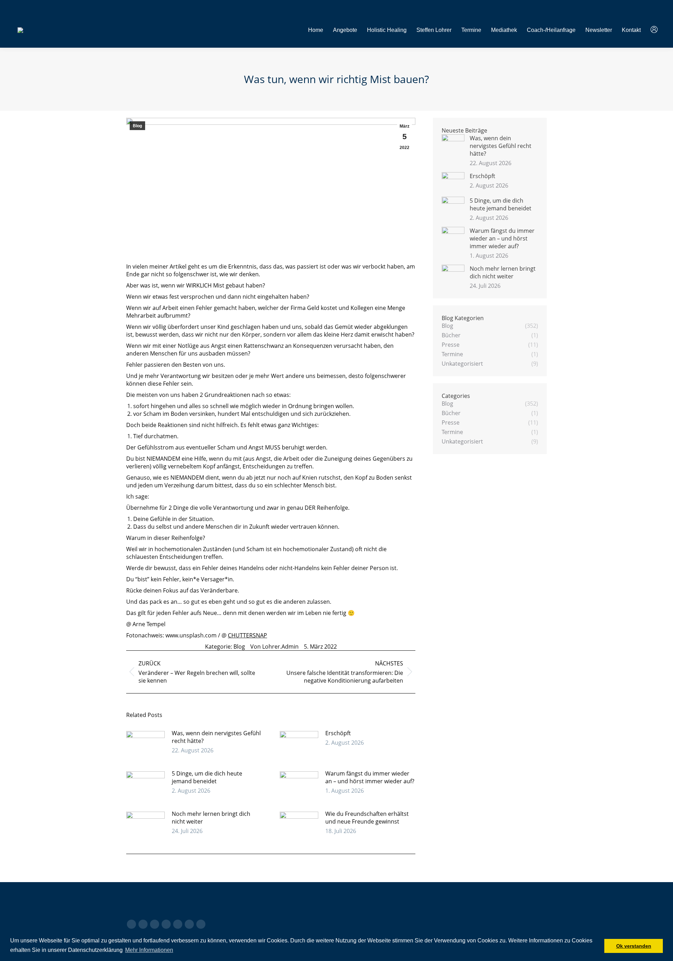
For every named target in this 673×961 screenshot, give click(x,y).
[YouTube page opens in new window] (143, 924)
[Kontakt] (482, 905)
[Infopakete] (336, 905)
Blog (137, 125)
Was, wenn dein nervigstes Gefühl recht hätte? (216, 737)
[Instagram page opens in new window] (166, 924)
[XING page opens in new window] (200, 924)
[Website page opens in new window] (189, 924)
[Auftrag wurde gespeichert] (145, 745)
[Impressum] (482, 908)
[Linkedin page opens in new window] (154, 924)
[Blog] (336, 912)
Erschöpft (338, 733)
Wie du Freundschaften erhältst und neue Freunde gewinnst (367, 817)
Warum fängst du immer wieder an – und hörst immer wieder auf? (369, 777)
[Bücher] (336, 908)
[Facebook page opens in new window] (131, 924)
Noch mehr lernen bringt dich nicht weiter (211, 817)
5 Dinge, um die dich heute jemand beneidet (207, 777)
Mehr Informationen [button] (149, 950)
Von (274, 646)
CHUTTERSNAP (247, 635)
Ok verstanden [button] (633, 946)
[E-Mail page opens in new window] (177, 924)
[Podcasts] (336, 915)
